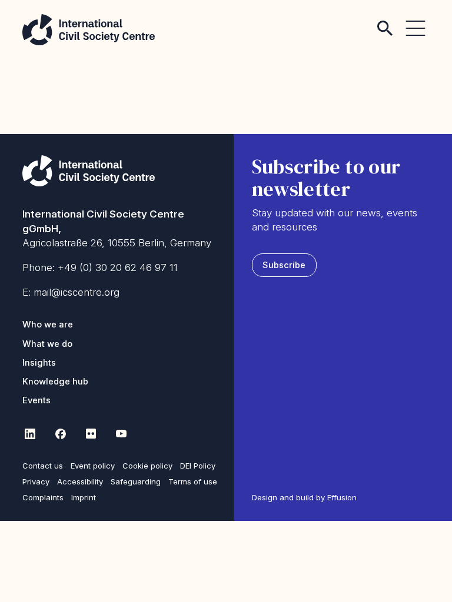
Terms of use (192, 481)
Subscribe (283, 265)
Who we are (47, 324)
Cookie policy (147, 465)
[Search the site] (385, 21)
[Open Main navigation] (415, 21)
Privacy (35, 481)
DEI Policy (197, 465)
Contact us (42, 465)
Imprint (83, 497)
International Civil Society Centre (88, 29)
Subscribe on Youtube (121, 434)
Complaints (43, 497)
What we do (47, 344)
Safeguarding (136, 481)
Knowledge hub (55, 381)
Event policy (93, 465)
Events (36, 400)
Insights (39, 362)
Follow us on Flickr (91, 434)
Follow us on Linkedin (29, 434)
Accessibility (80, 481)
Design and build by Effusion (304, 497)
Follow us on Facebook (60, 434)
